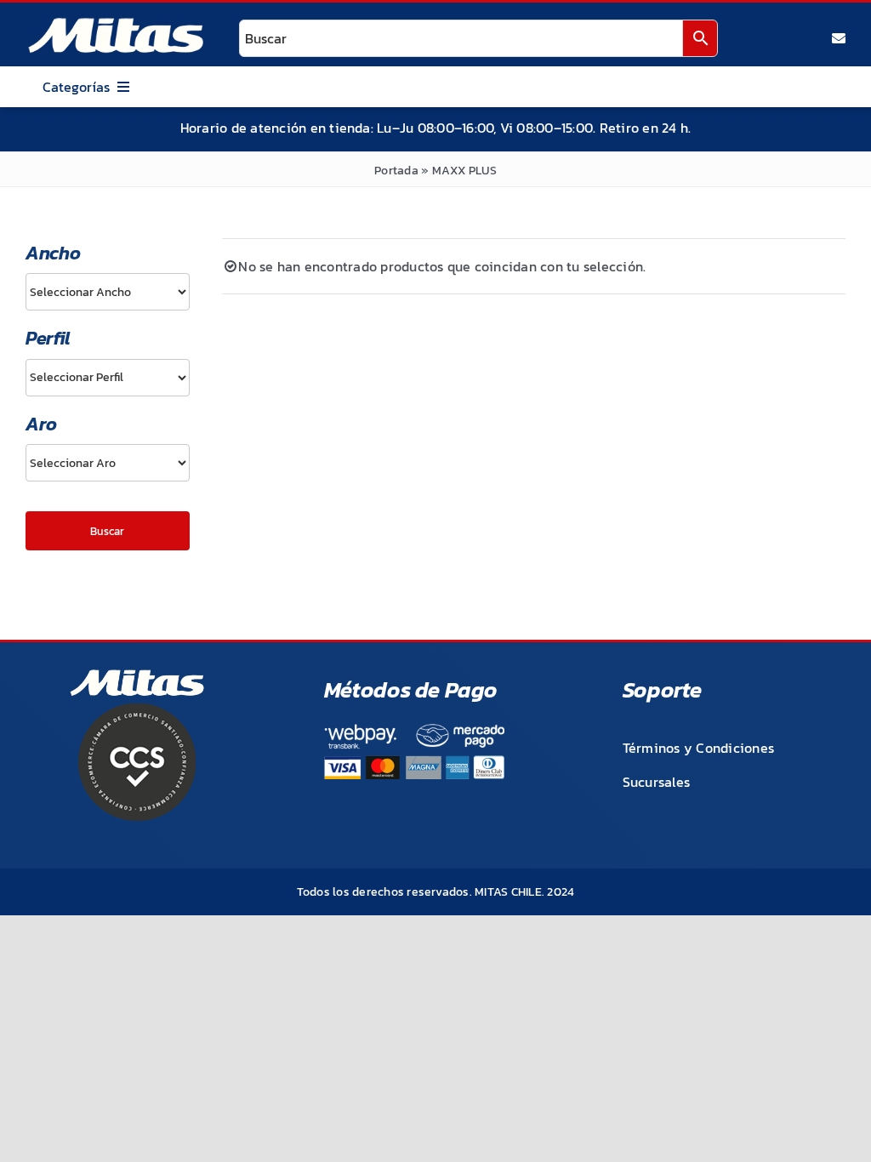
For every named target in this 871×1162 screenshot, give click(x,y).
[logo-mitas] (116, 22)
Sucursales (656, 782)
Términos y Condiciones (698, 748)
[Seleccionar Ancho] (108, 291)
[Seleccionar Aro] (108, 462)
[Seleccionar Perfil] (108, 377)
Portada (396, 170)
